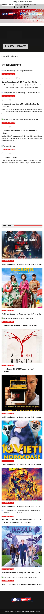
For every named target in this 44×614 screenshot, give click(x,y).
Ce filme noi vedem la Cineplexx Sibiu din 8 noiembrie (22, 264)
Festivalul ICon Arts (9, 157)
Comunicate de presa (9, 74)
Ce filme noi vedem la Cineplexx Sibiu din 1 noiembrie (22, 314)
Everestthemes (35, 611)
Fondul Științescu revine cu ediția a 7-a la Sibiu (19, 325)
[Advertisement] (22, 195)
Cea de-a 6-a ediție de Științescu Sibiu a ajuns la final (22, 584)
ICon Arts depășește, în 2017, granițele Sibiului (19, 82)
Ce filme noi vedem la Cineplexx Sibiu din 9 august (21, 506)
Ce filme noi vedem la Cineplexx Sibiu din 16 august (21, 465)
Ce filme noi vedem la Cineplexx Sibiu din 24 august (21, 417)
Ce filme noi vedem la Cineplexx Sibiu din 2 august (21, 573)
